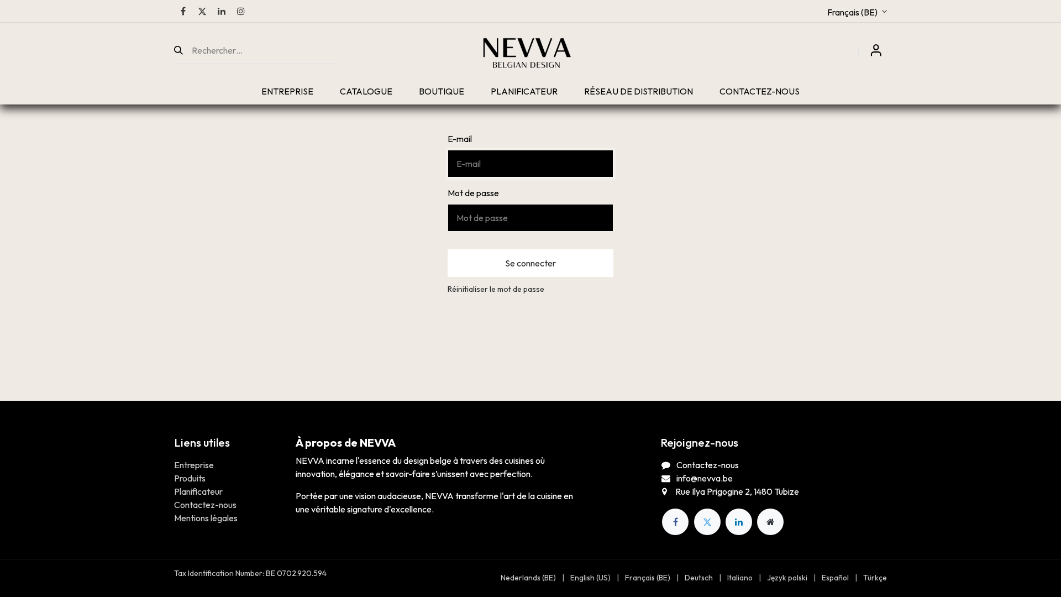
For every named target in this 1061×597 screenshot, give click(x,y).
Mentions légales (206, 517)
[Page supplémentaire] (770, 522)
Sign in (876, 50)
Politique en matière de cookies (833, 573)
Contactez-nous (205, 504)
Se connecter (530, 263)
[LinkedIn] (221, 11)
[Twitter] (202, 11)
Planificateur (198, 491)
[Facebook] (183, 11)
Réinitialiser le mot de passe (496, 289)
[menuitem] (287, 91)
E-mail (460, 138)
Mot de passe (473, 192)
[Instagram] (241, 11)
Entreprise (194, 464)
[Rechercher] (183, 50)
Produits (190, 478)
